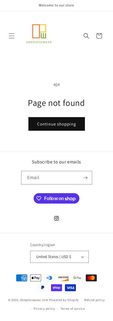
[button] (11, 35)
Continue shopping (56, 124)
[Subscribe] (85, 178)
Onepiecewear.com (34, 300)
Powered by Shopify (64, 300)
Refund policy (94, 300)
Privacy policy (44, 309)
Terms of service (73, 309)
